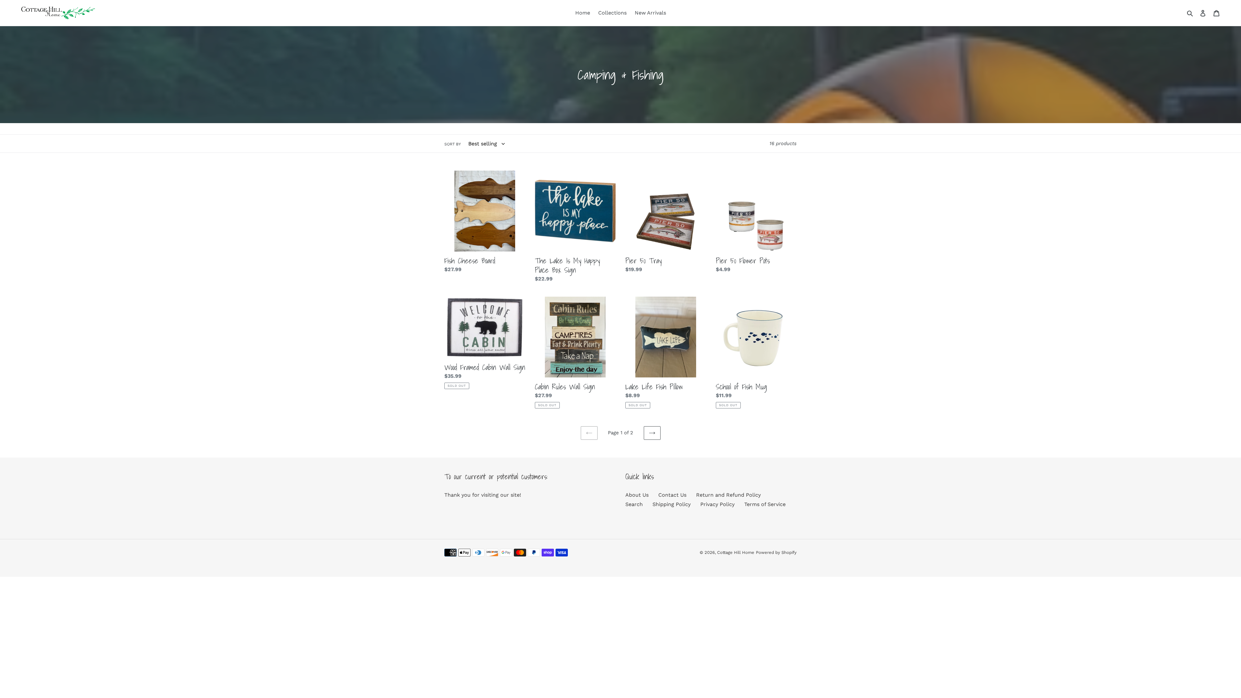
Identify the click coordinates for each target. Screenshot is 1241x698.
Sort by (452, 144)
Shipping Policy (671, 504)
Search (634, 504)
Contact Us (672, 495)
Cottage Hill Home (735, 552)
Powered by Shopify (776, 552)
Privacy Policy (717, 504)
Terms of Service (765, 504)
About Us (637, 495)
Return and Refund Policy (728, 495)
